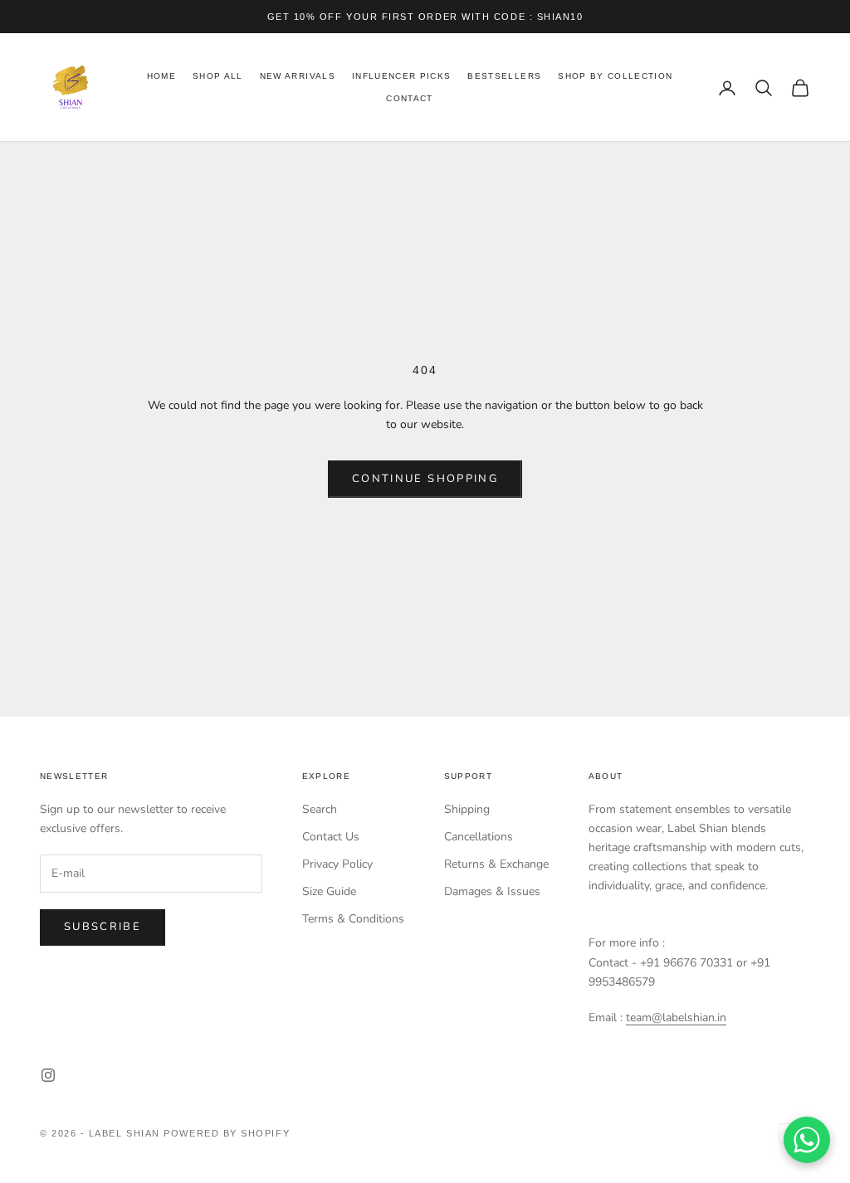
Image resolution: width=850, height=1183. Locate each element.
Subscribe (102, 926)
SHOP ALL (218, 75)
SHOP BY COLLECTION (615, 75)
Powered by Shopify (227, 1133)
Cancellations (478, 837)
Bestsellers (504, 75)
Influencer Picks (402, 75)
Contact (409, 98)
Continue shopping (425, 478)
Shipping (467, 809)
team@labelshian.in (676, 1017)
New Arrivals (297, 75)
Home (161, 75)
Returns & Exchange (496, 864)
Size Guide (329, 891)
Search (319, 809)
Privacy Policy (337, 864)
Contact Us (330, 837)
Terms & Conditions (353, 919)
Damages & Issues (492, 891)
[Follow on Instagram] (48, 1075)
